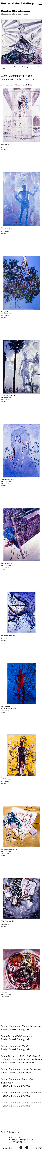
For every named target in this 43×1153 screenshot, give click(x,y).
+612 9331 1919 (15, 1137)
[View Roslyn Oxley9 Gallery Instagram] (26, 1147)
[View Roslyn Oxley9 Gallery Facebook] (20, 1147)
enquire (3, 149)
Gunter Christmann (15, 11)
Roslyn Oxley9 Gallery (10, 1132)
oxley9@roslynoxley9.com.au (21, 1140)
